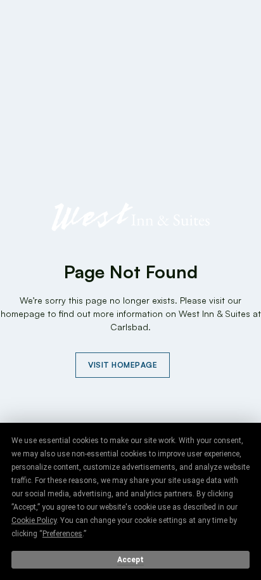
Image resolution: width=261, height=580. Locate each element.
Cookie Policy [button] (33, 520)
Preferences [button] (62, 533)
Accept (130, 559)
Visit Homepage (122, 365)
